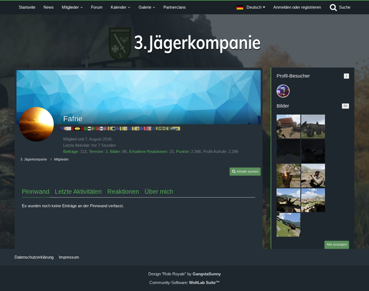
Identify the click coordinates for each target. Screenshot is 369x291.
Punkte (182, 151)
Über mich (159, 191)
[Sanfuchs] (313, 126)
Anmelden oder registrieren (297, 7)
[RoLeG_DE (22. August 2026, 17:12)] (283, 91)
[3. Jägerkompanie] (185, 44)
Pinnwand (35, 191)
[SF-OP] (288, 151)
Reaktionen (123, 191)
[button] (251, 7)
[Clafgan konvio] (288, 200)
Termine (96, 151)
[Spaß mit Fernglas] (288, 176)
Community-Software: (184, 282)
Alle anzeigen (337, 244)
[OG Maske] (288, 126)
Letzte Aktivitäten (78, 191)
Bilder (115, 151)
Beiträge (70, 151)
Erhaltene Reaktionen (148, 151)
